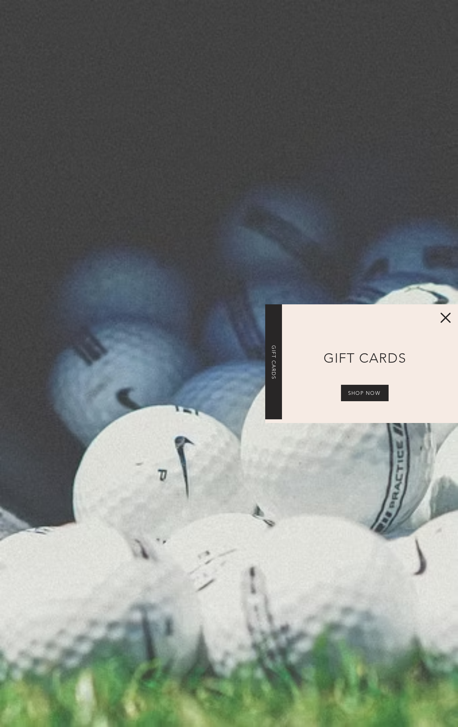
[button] (446, 318)
